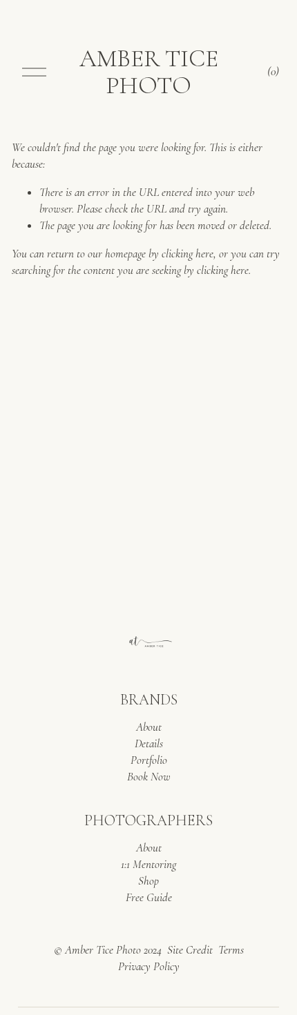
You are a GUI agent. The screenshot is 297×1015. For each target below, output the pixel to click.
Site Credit (190, 950)
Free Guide (149, 897)
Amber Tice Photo (148, 71)
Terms (231, 950)
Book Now (149, 776)
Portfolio (149, 760)
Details (149, 743)
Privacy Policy (149, 966)
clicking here (187, 253)
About (149, 727)
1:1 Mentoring (148, 864)
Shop (148, 881)
